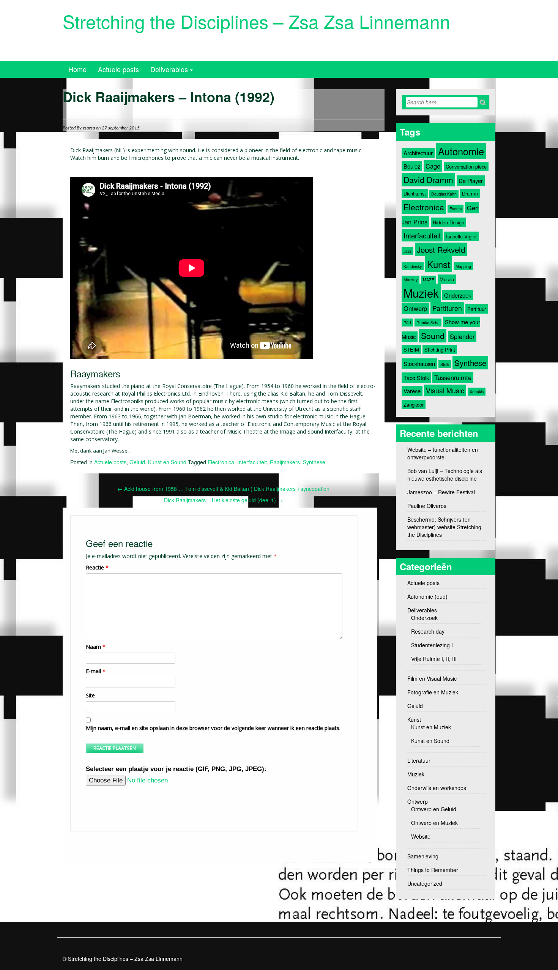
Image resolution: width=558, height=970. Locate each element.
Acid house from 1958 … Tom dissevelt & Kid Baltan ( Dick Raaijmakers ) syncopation (223, 488)
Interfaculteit (252, 462)
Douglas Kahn (444, 194)
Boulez (412, 166)
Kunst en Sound (167, 462)
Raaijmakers (285, 462)
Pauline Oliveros (426, 505)
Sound (433, 335)
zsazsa (89, 128)
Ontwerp (415, 308)
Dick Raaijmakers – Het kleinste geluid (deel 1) (223, 500)
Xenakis (477, 391)
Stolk (444, 364)
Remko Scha (428, 322)
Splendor (462, 336)
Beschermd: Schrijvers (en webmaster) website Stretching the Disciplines (444, 527)
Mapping (463, 266)
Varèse (412, 391)
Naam (96, 646)
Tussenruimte (452, 377)
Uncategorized (424, 883)
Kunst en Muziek (431, 727)
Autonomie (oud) (427, 596)
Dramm (470, 193)
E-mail (96, 671)
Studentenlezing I (432, 645)
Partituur (476, 308)
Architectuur (418, 153)
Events (455, 208)
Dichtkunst (415, 193)
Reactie (97, 567)
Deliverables (169, 69)
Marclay (411, 279)
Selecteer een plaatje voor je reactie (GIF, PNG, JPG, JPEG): (176, 769)
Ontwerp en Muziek (434, 822)
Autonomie (461, 151)
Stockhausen (419, 363)
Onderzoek (457, 295)
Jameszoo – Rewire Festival (441, 492)
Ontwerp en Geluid (433, 809)
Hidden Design (448, 222)
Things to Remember (432, 870)
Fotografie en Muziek (432, 692)
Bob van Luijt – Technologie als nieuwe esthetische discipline (444, 474)
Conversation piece (466, 166)
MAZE (428, 279)
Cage (433, 165)
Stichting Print (439, 349)
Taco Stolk (416, 378)
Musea (447, 279)
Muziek (421, 293)
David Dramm (428, 179)
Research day (428, 631)
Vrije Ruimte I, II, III (434, 658)
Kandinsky (413, 266)
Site (90, 695)
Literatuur (418, 760)
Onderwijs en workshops (436, 788)
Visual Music (445, 390)
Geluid (137, 462)
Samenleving (422, 856)
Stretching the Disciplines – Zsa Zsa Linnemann (256, 21)
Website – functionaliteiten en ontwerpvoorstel (442, 453)
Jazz (407, 251)
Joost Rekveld (441, 249)
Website (420, 836)
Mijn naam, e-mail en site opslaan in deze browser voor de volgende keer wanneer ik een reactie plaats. (213, 728)
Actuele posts (118, 69)
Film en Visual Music (432, 678)
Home (77, 69)
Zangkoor (414, 404)
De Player (471, 181)
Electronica (221, 462)
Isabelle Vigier (461, 236)
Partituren (447, 308)
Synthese (314, 462)
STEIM (411, 349)
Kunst (438, 264)
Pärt (407, 322)
